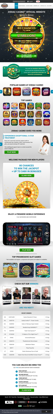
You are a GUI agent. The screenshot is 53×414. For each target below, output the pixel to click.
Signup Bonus (22, 5)
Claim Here (26, 176)
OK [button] (46, 411)
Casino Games (29, 5)
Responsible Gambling (21, 396)
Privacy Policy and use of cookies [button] (11, 412)
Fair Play (28, 396)
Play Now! (49, 5)
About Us (6, 396)
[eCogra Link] (43, 402)
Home (16, 5)
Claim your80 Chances (26, 56)
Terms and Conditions (34, 396)
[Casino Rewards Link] (20, 405)
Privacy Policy (14, 396)
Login (38, 1)
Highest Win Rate (26, 398)
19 (15, 402)
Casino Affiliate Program (43, 396)
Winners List (36, 5)
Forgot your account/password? (19, 1)
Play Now (7, 91)
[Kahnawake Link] (32, 402)
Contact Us (43, 5)
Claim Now (26, 390)
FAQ (10, 396)
